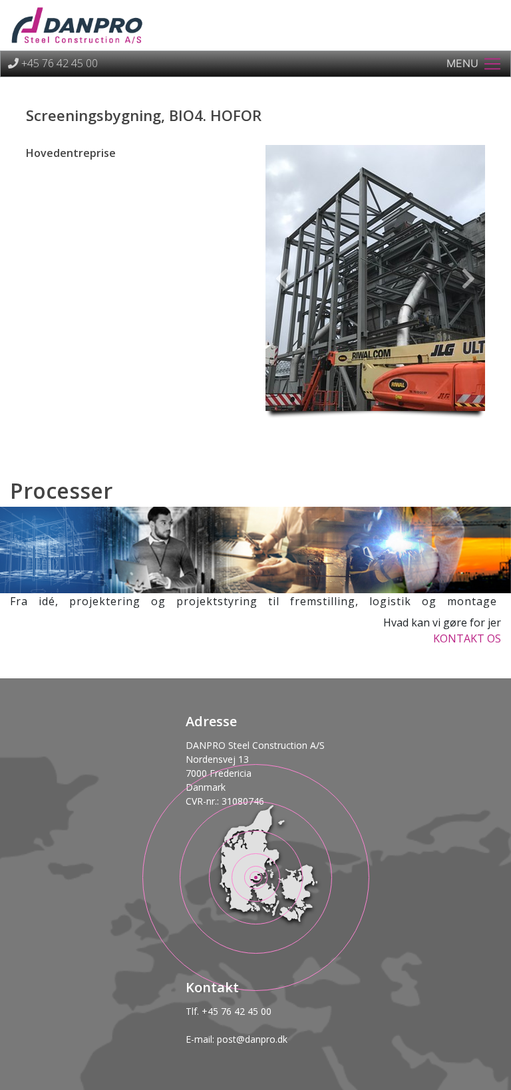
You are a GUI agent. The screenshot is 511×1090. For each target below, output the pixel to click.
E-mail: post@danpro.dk (236, 1039)
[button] (282, 278)
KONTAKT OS (467, 638)
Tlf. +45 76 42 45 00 (228, 1011)
